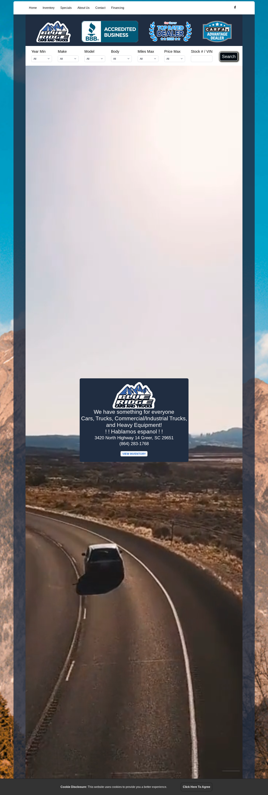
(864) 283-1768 (134, 443)
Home (33, 7)
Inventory (49, 7)
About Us (83, 7)
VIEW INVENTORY (134, 453)
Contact (100, 7)
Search (229, 56)
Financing (117, 7)
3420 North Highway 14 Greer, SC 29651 (134, 437)
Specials (66, 7)
